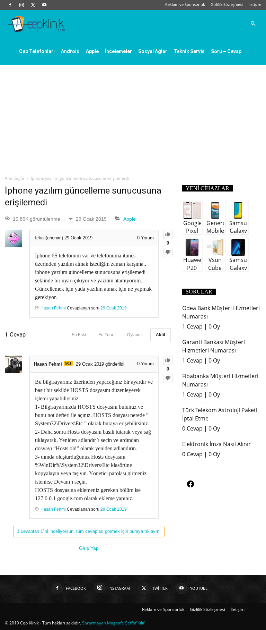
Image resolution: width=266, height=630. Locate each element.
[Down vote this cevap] (167, 378)
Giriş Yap (89, 548)
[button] (253, 23)
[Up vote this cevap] (167, 360)
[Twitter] (33, 4)
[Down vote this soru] (167, 252)
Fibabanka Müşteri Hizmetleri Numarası (220, 380)
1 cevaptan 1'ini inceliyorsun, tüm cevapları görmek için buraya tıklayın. (89, 531)
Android (70, 51)
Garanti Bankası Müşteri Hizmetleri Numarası (213, 346)
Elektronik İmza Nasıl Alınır (216, 444)
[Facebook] (10, 4)
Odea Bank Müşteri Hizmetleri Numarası (221, 312)
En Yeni (105, 334)
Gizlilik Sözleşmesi (227, 4)
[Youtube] (44, 4)
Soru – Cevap (226, 51)
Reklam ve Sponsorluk (185, 4)
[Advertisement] (133, 117)
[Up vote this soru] (167, 234)
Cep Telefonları (37, 51)
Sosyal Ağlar (152, 51)
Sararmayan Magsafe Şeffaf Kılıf (113, 623)
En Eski (79, 334)
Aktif (160, 334)
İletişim (254, 4)
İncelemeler (118, 51)
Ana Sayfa (14, 178)
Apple (92, 51)
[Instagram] (21, 4)
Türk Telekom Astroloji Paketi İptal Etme (219, 414)
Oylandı (134, 334)
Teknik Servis (189, 51)
